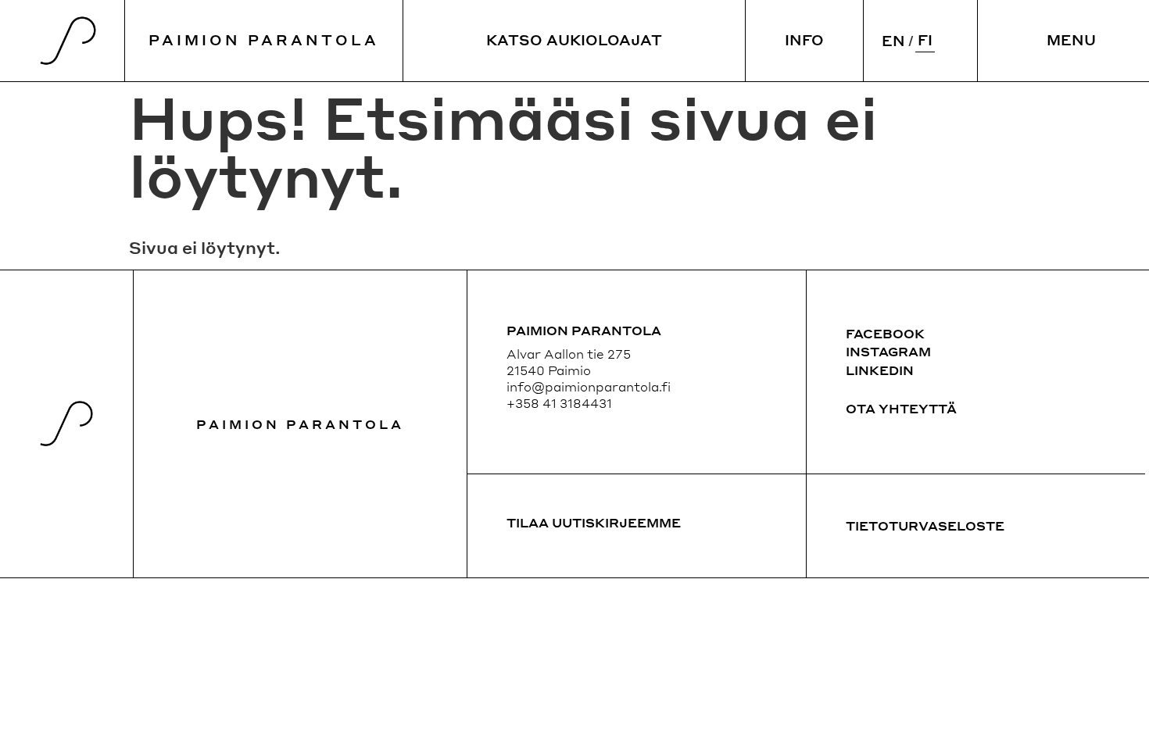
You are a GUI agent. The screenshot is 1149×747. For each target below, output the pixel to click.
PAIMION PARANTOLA (264, 39)
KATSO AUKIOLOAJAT (574, 39)
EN (893, 40)
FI (925, 39)
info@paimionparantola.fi (588, 386)
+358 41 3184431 (559, 403)
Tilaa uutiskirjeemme (593, 522)
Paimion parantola (300, 424)
